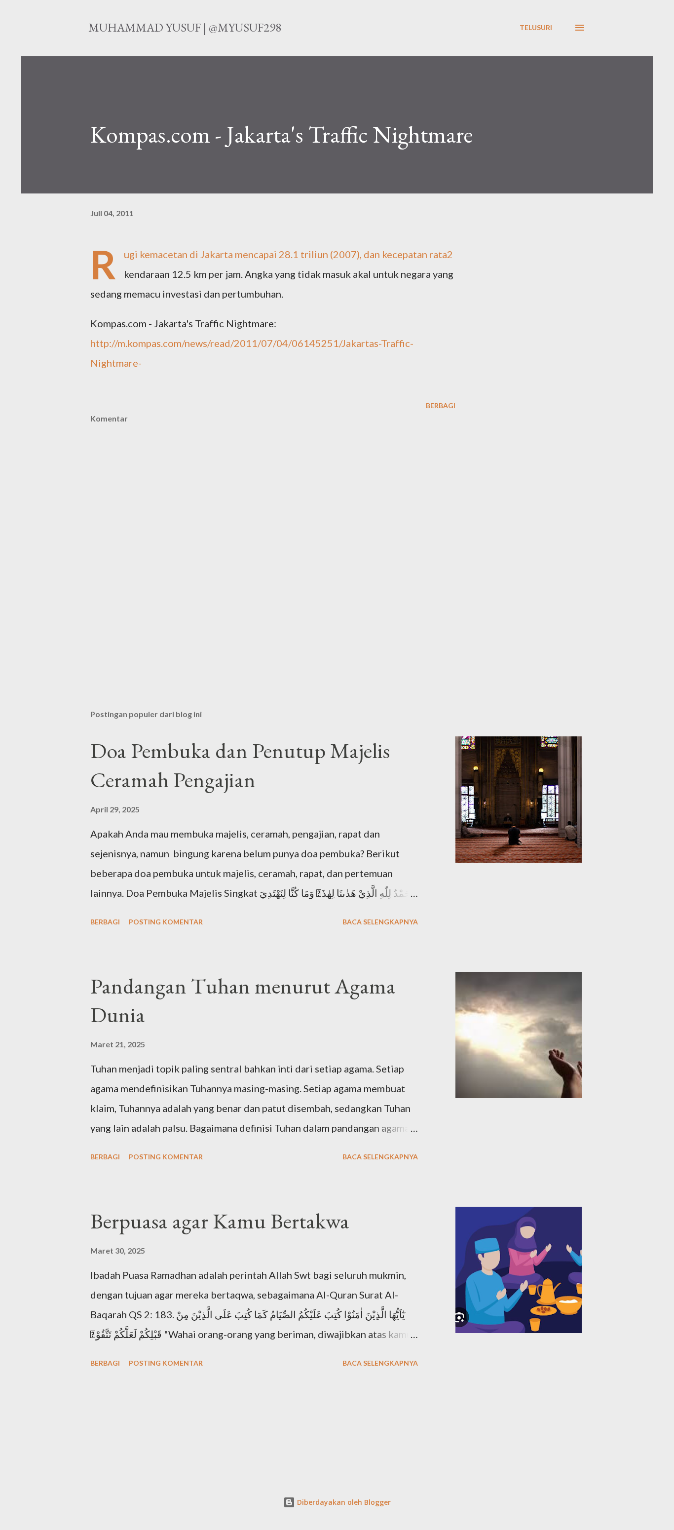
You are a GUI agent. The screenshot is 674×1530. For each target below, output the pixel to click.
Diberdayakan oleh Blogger (343, 1502)
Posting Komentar (166, 922)
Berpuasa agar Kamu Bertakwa (219, 1221)
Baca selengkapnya (380, 922)
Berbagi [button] (440, 405)
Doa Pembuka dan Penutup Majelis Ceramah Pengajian (240, 765)
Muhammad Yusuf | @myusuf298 (184, 27)
